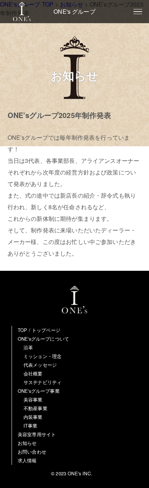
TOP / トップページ (39, 330)
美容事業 (33, 399)
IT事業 (31, 425)
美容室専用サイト (37, 434)
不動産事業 (35, 408)
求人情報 (27, 460)
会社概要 (33, 373)
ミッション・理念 (42, 356)
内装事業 (33, 416)
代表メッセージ (40, 364)
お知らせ (27, 442)
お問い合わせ (32, 451)
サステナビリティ (42, 382)
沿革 (28, 347)
